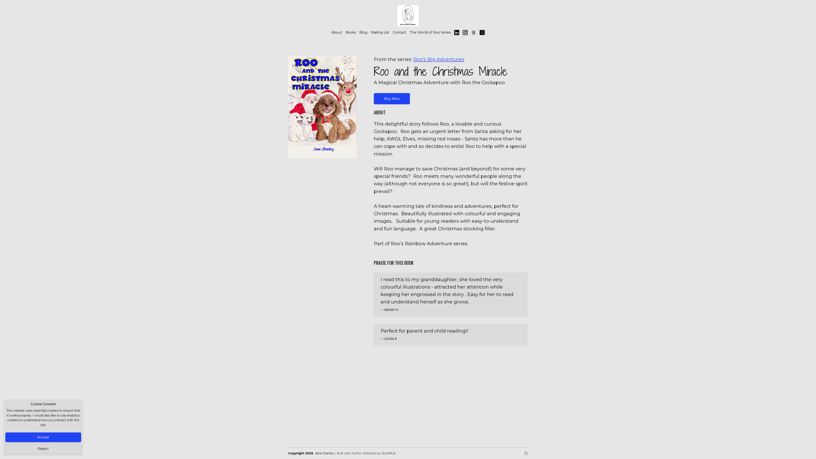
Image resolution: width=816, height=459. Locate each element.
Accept (43, 437)
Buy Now (392, 99)
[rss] (526, 453)
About (336, 32)
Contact (399, 32)
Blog (363, 32)
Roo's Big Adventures (438, 59)
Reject (43, 449)
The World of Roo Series (430, 32)
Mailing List (380, 32)
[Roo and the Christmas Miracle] (322, 107)
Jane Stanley (324, 453)
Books (351, 32)
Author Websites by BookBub (373, 453)
